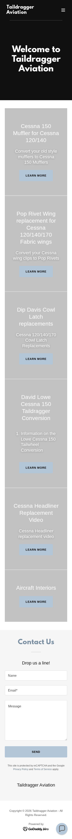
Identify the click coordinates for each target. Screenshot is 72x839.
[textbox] (36, 675)
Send (36, 751)
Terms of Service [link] (43, 769)
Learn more (36, 175)
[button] (63, 10)
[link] (26, 12)
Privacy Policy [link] (20, 769)
